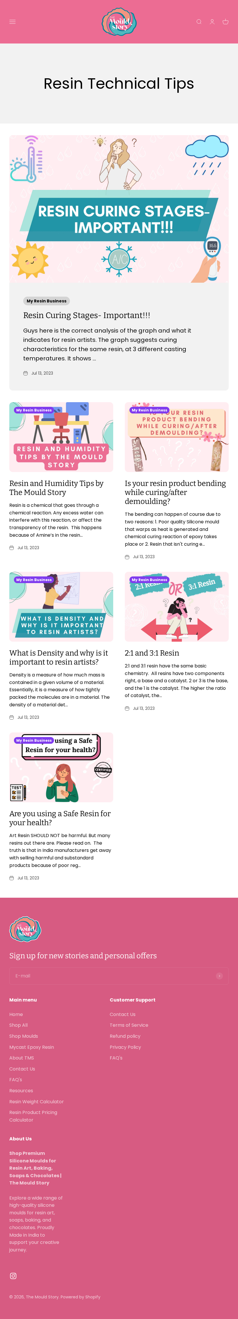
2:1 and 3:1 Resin (152, 653)
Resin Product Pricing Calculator (33, 1116)
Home (16, 1014)
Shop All (18, 1025)
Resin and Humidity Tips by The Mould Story (56, 488)
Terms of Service (129, 1025)
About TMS (21, 1058)
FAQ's (15, 1079)
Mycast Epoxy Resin (31, 1047)
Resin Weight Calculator (36, 1101)
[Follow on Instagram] (13, 1276)
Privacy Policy (125, 1047)
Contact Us (22, 1069)
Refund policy (125, 1036)
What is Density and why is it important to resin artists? (58, 658)
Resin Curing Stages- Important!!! (86, 315)
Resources (21, 1090)
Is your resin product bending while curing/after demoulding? (175, 492)
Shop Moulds (23, 1036)
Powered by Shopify (80, 1297)
